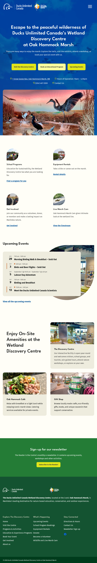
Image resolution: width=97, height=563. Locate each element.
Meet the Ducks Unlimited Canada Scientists (35, 290)
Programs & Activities (12, 529)
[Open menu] (90, 6)
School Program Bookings (44, 525)
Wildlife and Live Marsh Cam (45, 540)
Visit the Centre (9, 525)
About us (6, 544)
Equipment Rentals (41, 529)
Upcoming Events (40, 521)
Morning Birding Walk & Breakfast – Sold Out (35, 259)
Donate (36, 533)
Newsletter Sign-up (72, 529)
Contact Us (68, 525)
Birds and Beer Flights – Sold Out (30, 267)
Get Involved (8, 540)
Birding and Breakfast (24, 282)
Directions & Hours (72, 521)
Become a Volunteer (42, 537)
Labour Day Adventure (25, 275)
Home (5, 521)
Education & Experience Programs (17, 533)
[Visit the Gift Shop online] (72, 394)
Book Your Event (10, 537)
